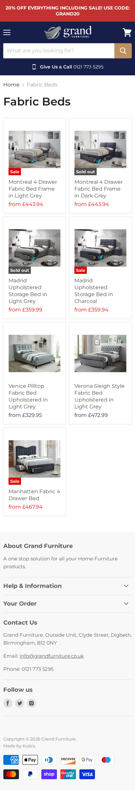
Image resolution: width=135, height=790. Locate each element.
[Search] (123, 50)
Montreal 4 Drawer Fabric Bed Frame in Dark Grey (98, 189)
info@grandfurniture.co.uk (52, 656)
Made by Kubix (19, 745)
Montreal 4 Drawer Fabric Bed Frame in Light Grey (33, 189)
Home (11, 85)
